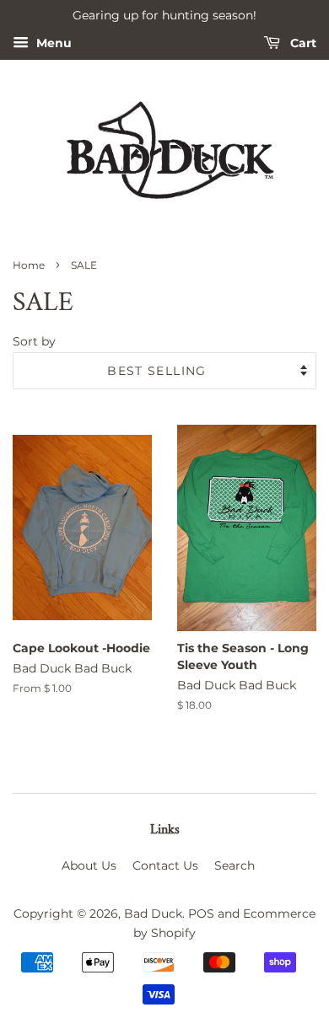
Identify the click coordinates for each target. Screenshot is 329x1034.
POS (201, 913)
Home (29, 265)
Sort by (34, 341)
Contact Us (165, 865)
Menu (52, 43)
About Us (89, 865)
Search (234, 865)
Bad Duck (153, 913)
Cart (301, 43)
